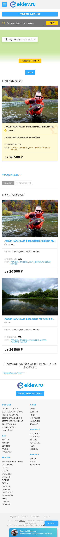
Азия (33, 405)
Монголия (35, 418)
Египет (33, 461)
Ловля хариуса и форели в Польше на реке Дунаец (30, 126)
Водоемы (14, 516)
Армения (6, 443)
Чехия (4, 498)
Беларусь (6, 446)
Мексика (34, 449)
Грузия (5, 449)
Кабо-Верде (35, 464)
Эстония (6, 504)
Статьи (47, 516)
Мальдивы (35, 421)
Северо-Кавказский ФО (12, 421)
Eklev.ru (22, 521)
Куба (32, 446)
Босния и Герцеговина (12, 461)
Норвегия (6, 486)
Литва (5, 483)
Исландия (7, 474)
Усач (31, 148)
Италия (5, 471)
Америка (35, 430)
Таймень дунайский (29, 340)
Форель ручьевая (43, 148)
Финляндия (7, 495)
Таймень (24, 148)
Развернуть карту (30, 61)
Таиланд (34, 424)
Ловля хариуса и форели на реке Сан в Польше (30, 319)
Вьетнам (34, 412)
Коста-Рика (35, 443)
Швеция (5, 501)
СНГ (4, 436)
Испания (6, 477)
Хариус (14, 150)
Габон (33, 458)
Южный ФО (7, 430)
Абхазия (6, 440)
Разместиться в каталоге (30, 393)
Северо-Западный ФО (12, 418)
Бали (32, 409)
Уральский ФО (8, 427)
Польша (6, 489)
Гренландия (7, 464)
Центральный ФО (10, 409)
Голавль (15, 148)
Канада (33, 440)
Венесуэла (34, 437)
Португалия (7, 492)
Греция (5, 468)
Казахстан (7, 452)
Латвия (5, 480)
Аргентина (35, 433)
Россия (6, 405)
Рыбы (24, 516)
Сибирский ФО (9, 424)
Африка (34, 454)
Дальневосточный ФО (12, 412)
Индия (33, 415)
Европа (6, 457)
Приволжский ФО (10, 415)
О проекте (35, 516)
